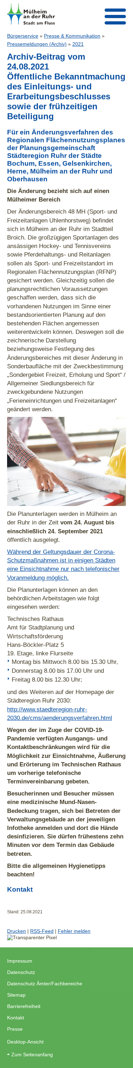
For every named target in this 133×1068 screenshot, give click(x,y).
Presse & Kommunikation (72, 36)
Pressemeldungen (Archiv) (37, 44)
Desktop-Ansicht (25, 1042)
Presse (15, 1029)
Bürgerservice (22, 36)
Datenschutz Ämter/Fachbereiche (44, 983)
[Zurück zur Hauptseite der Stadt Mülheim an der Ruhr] (31, 14)
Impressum (19, 961)
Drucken (16, 931)
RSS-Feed (42, 931)
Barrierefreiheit (23, 1006)
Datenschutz (21, 972)
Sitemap (16, 995)
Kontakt (15, 1017)
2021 (78, 44)
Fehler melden (74, 931)
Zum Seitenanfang (32, 1054)
